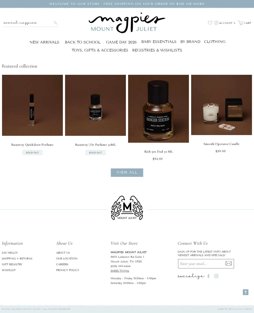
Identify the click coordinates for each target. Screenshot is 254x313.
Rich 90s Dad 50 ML (158, 151)
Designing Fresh (240, 309)
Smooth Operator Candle (222, 144)
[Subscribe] (228, 264)
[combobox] (31, 23)
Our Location (67, 258)
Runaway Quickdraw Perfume (32, 145)
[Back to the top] (245, 292)
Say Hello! (10, 252)
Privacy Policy (67, 270)
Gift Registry (12, 264)
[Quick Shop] (57, 130)
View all (127, 172)
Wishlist (9, 270)
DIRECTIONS (120, 271)
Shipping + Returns (17, 258)
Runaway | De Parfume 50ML (95, 145)
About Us (63, 252)
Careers (62, 264)
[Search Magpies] (55, 23)
